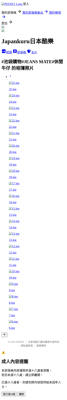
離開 (21, 394)
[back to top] (4, 335)
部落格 (22, 52)
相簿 (9, 52)
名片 (34, 52)
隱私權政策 (27, 345)
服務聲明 (41, 345)
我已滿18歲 (9, 394)
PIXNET (20, 342)
